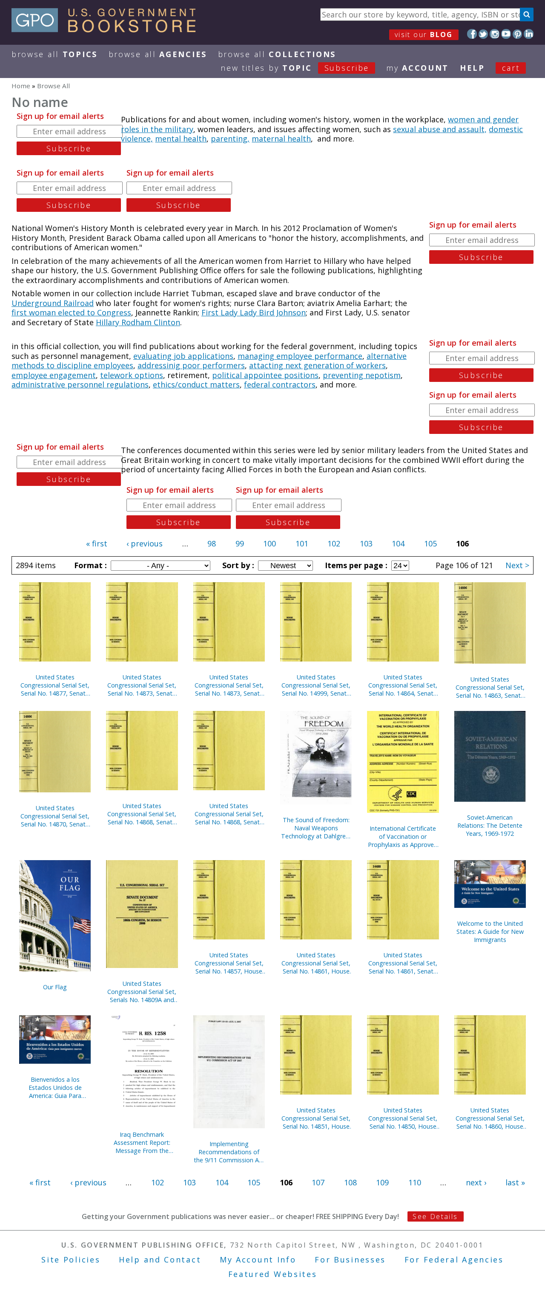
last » (515, 1182)
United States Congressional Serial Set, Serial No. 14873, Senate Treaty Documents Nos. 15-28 (229, 685)
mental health (181, 138)
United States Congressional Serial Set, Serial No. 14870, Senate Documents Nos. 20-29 (54, 816)
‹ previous (144, 543)
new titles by (295, 68)
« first (96, 543)
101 (301, 543)
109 (382, 1182)
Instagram (494, 34)
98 (211, 543)
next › (476, 1182)
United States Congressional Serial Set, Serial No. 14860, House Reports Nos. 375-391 (490, 1118)
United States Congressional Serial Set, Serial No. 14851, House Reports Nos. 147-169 (315, 1118)
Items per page (355, 565)
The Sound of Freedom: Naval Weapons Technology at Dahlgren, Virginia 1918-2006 (316, 828)
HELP (472, 68)
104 (398, 543)
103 (366, 543)
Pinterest (517, 34)
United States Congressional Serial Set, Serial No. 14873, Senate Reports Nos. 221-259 (141, 685)
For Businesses (350, 1259)
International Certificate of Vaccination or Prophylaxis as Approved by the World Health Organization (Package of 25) (403, 836)
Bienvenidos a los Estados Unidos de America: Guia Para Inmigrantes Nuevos (55, 1087)
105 (430, 543)
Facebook (472, 34)
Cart (511, 68)
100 (269, 543)
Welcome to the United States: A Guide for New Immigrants (490, 931)
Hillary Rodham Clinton (138, 322)
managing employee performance (300, 356)
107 (318, 1182)
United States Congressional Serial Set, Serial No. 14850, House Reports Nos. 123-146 (402, 1118)
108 (350, 1182)
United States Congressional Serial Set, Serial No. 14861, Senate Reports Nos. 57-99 (402, 963)
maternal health (281, 138)
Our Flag (55, 987)
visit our (424, 34)
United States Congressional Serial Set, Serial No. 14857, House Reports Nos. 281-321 (229, 963)
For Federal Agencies (454, 1259)
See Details (435, 1216)
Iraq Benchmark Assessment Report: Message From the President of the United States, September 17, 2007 (142, 1142)
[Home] (107, 29)
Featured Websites (272, 1274)
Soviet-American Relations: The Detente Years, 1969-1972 (489, 825)
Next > (517, 565)
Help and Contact (160, 1259)
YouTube (506, 34)
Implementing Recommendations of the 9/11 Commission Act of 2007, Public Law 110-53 (229, 1152)
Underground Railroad (52, 303)
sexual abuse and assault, (440, 129)
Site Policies (70, 1259)
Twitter (483, 34)
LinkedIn (529, 34)
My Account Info (258, 1259)
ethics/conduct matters (196, 384)
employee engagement (53, 375)
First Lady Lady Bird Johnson (253, 312)
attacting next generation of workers (317, 365)
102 (333, 543)
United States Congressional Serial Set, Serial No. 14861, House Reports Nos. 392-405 (315, 963)
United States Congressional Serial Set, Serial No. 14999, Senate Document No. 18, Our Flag (315, 685)
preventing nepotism (362, 375)
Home (20, 85)
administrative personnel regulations (80, 384)
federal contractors (280, 384)
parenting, (230, 138)
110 (414, 1182)
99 (239, 543)
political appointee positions (265, 375)
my (417, 68)
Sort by (237, 565)
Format (89, 565)
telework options (131, 375)
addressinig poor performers (191, 365)
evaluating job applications (183, 356)
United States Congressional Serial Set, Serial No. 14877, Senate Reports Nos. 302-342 (54, 685)
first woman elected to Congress (71, 312)
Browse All (54, 54)
